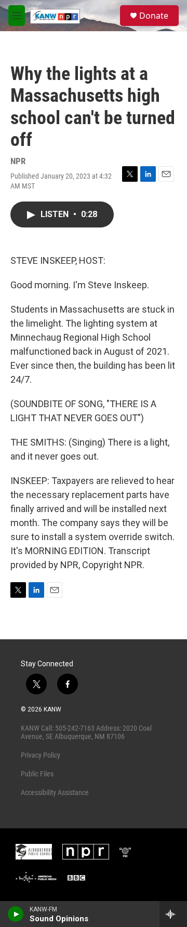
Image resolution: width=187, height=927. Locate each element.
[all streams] (173, 914)
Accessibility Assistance (55, 792)
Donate (153, 15)
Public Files (37, 774)
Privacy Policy (40, 755)
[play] (15, 914)
